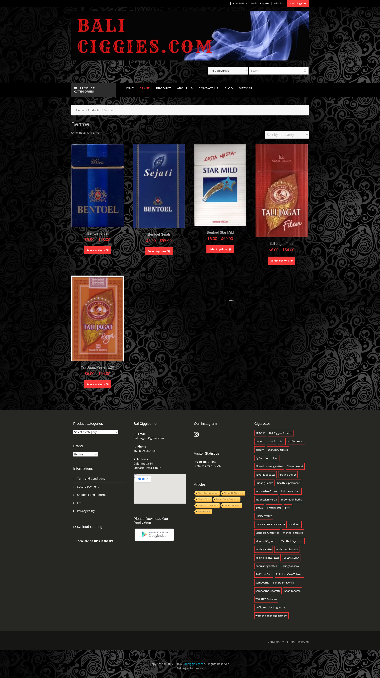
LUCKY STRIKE (264, 516)
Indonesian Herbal (266, 499)
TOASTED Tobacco (266, 599)
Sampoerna (262, 582)
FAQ (80, 503)
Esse (275, 458)
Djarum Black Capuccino (227, 499)
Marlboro (294, 524)
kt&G (288, 508)
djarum (260, 449)
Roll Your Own (264, 574)
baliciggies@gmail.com (149, 438)
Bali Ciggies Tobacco (281, 433)
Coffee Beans (296, 441)
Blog (228, 88)
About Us (185, 88)
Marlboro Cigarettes (267, 532)
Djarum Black (204, 499)
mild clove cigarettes (267, 557)
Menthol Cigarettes (292, 541)
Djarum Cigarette (278, 449)
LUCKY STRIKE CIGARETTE (270, 524)
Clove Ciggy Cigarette (208, 493)
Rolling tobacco (290, 566)
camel (271, 441)
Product (163, 88)
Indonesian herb (290, 491)
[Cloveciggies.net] (190, 59)
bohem (260, 441)
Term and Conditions (91, 478)
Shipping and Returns (91, 495)
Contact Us (208, 88)
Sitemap (245, 88)
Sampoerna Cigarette (268, 591)
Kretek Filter (274, 508)
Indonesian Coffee (266, 491)
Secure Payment (88, 486)
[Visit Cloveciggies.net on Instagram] (196, 435)
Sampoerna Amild (283, 582)
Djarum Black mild (232, 505)
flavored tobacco (266, 474)
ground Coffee (287, 474)
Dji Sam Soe (262, 458)
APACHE (260, 433)
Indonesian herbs (291, 499)
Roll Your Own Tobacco (289, 574)
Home (129, 88)
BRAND (145, 88)
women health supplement (271, 616)
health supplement (288, 483)
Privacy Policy (86, 511)
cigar (281, 441)
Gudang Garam (264, 483)
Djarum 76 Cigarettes (233, 493)
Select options (95, 250)
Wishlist (278, 3)
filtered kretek (204, 511)
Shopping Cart (297, 3)
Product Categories (84, 90)
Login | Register (260, 3)
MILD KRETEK (291, 557)
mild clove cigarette (287, 549)
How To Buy (240, 3)
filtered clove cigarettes (269, 466)
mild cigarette (264, 549)
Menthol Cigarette (266, 541)
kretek (259, 508)
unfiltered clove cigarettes (271, 607)
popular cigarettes (266, 566)
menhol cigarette (293, 532)
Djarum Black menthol (208, 505)
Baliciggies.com (193, 664)
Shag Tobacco (292, 591)
